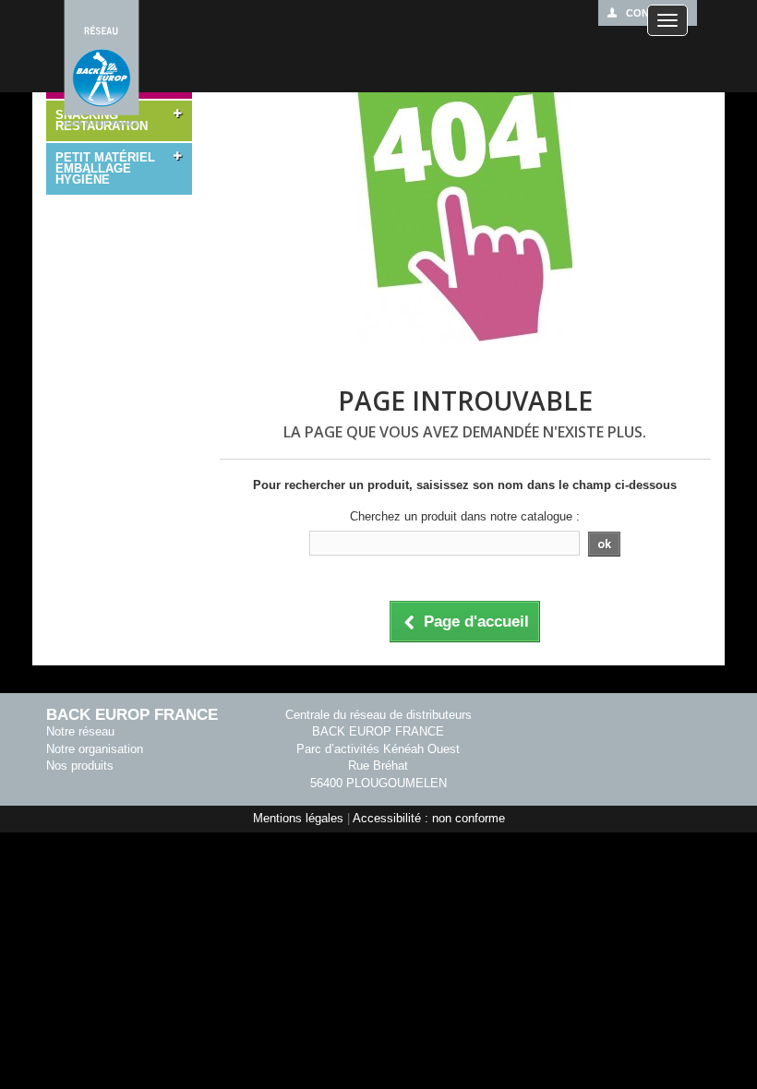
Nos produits (80, 765)
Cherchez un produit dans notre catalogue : (465, 516)
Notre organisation (94, 749)
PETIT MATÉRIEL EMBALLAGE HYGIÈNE (105, 168)
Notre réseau (80, 731)
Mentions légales (298, 818)
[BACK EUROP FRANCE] (101, 64)
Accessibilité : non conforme (429, 818)
